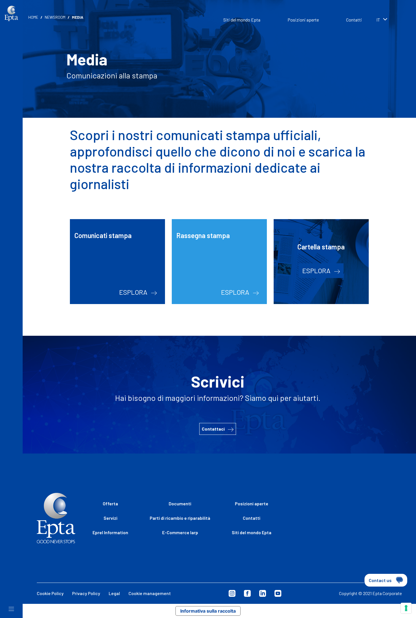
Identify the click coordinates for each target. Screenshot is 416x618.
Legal (114, 593)
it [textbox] (378, 19)
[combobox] (390, 20)
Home (33, 17)
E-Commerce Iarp (180, 532)
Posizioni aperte (303, 19)
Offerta (110, 503)
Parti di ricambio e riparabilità (180, 518)
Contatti (354, 19)
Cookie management (149, 593)
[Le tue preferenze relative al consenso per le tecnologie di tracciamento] (406, 608)
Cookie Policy (50, 593)
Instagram (232, 593)
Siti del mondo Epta (241, 19)
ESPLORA (134, 292)
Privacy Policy (86, 593)
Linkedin (262, 593)
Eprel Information (110, 532)
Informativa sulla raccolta (208, 611)
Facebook (247, 593)
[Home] (11, 13)
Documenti (180, 503)
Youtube (278, 593)
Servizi (110, 518)
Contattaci (214, 428)
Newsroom (55, 17)
